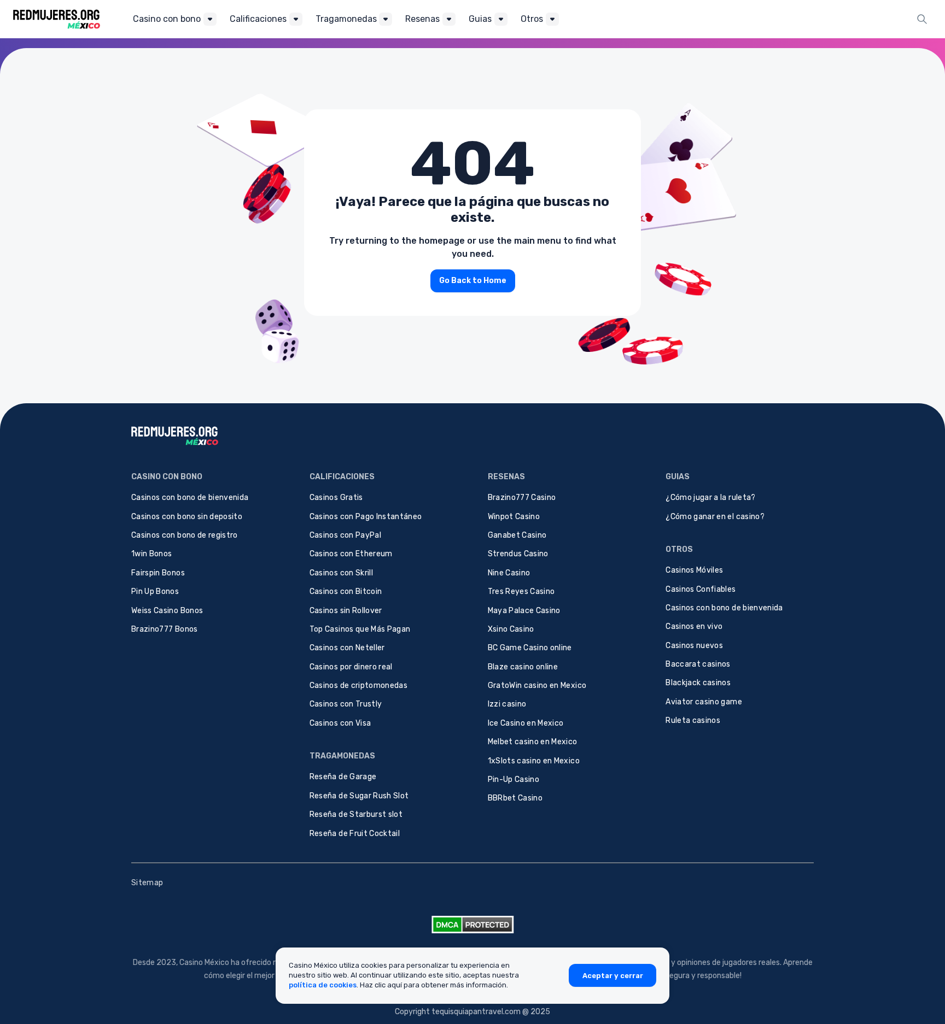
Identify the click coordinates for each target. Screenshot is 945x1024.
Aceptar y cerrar (612, 976)
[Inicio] (56, 18)
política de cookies (323, 985)
